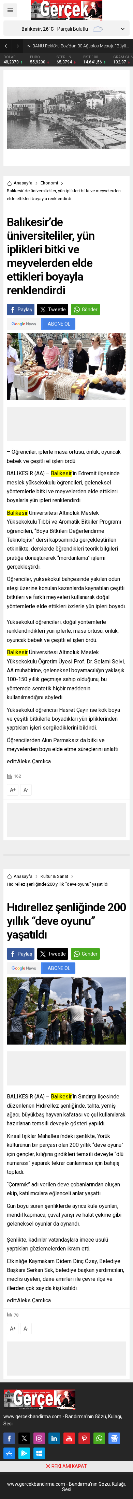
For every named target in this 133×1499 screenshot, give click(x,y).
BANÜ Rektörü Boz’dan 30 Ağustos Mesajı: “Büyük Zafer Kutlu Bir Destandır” (81, 45)
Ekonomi (49, 182)
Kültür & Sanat (54, 876)
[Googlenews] (114, 1438)
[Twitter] (24, 1438)
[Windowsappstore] (39, 1453)
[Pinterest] (84, 1438)
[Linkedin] (54, 1438)
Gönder (90, 309)
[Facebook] (9, 1438)
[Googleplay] (24, 1453)
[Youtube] (69, 1438)
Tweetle (57, 309)
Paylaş (25, 309)
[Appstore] (9, 1453)
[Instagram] (39, 1438)
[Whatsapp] (99, 1438)
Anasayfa (23, 182)
